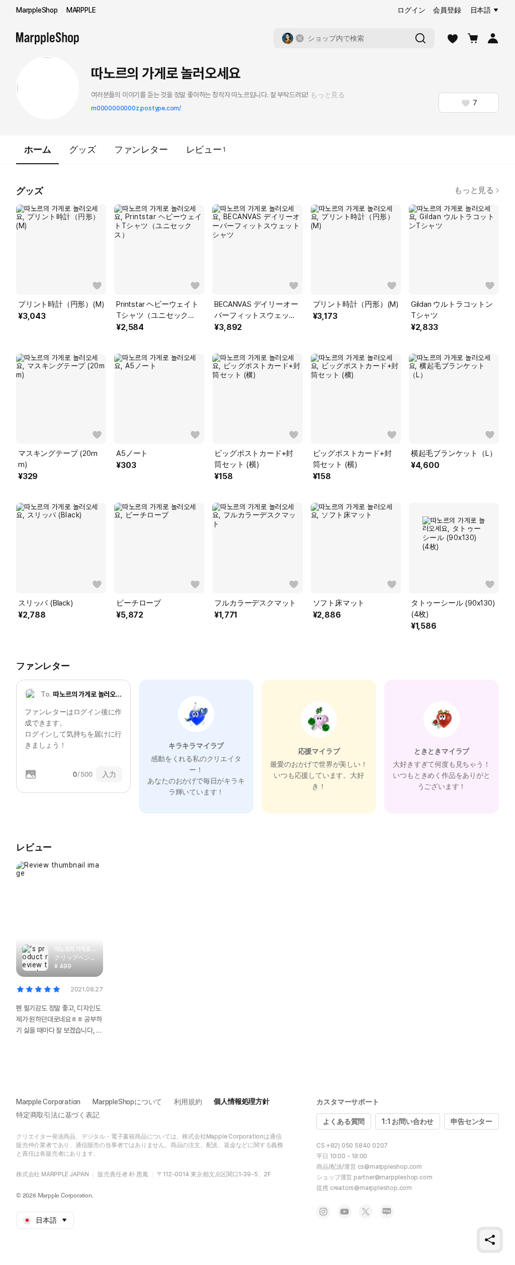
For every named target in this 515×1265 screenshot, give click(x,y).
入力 (109, 774)
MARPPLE (81, 10)
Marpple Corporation (48, 1102)
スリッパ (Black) (45, 603)
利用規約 (188, 1102)
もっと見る (327, 95)
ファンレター (141, 149)
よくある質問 (344, 1121)
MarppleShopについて (127, 1102)
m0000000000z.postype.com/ (136, 108)
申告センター (471, 1121)
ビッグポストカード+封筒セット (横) (253, 459)
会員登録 (447, 10)
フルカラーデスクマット (255, 603)
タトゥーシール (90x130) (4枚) (453, 608)
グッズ (82, 149)
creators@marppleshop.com (371, 1187)
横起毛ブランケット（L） (454, 453)
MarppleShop (37, 10)
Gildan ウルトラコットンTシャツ (452, 310)
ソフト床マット (339, 603)
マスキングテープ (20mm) (57, 459)
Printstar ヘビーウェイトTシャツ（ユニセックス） (157, 310)
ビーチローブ (138, 603)
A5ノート (132, 453)
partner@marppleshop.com (393, 1177)
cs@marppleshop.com (390, 1166)
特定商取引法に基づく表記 (58, 1115)
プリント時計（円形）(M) (61, 304)
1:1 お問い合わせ (408, 1121)
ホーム (37, 149)
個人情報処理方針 (241, 1101)
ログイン (411, 10)
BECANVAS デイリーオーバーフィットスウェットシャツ (256, 310)
